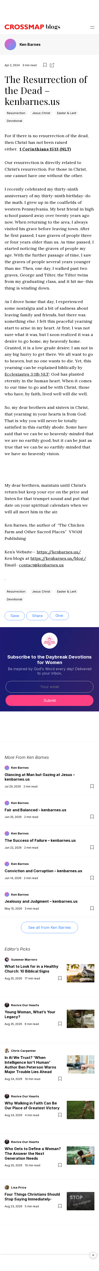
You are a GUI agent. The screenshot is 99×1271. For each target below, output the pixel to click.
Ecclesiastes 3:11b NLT (27, 374)
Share (37, 615)
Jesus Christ (41, 113)
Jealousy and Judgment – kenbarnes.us (41, 901)
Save (14, 615)
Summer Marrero (24, 959)
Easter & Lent (66, 113)
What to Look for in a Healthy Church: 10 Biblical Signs (31, 968)
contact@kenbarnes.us (41, 565)
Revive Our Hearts (25, 1005)
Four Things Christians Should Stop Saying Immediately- (32, 1196)
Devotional (14, 121)
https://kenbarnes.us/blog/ (58, 558)
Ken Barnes (30, 44)
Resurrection (16, 113)
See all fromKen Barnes (49, 927)
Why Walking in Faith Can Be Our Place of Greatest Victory (32, 1105)
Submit (50, 700)
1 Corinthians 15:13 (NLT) (45, 149)
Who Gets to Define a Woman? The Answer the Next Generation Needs (33, 1153)
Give (59, 615)
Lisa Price (18, 1187)
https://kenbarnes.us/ (59, 552)
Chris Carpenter (23, 1050)
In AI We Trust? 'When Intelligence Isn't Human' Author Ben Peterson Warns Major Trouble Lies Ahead (30, 1064)
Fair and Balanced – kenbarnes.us (35, 810)
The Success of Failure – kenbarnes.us (40, 840)
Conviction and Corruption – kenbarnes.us (43, 871)
